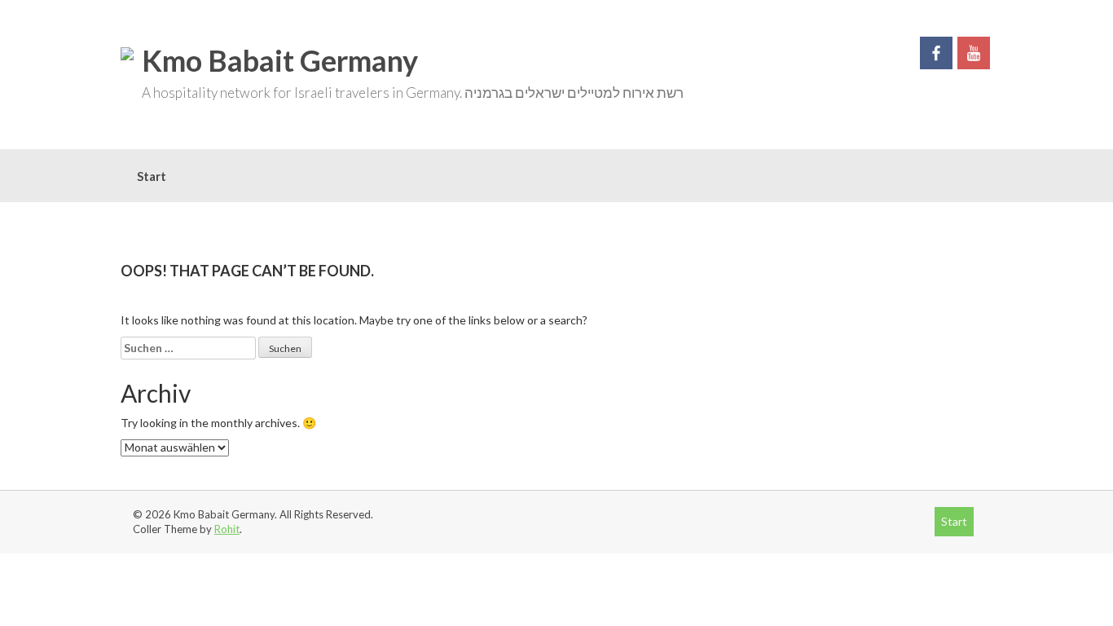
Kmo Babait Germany (280, 60)
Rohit (227, 529)
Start (151, 176)
